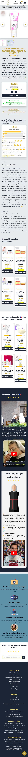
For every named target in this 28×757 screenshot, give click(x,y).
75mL (11, 87)
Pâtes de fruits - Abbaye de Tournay (14, 741)
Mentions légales (14, 699)
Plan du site (8, 749)
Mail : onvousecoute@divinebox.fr (14, 677)
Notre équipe (14, 697)
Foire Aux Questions (14, 672)
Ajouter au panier (14, 95)
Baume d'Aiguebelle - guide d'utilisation (14, 728)
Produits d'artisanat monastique (14, 716)
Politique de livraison (14, 675)
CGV (14, 701)
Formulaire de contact (14, 679)
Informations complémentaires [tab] (8, 164)
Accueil (3, 6)
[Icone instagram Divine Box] (16, 689)
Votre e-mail (6, 656)
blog (18, 721)
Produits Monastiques (11, 6)
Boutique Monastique (14, 714)
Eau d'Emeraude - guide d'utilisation (14, 723)
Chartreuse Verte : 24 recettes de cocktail (14, 725)
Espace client (14, 686)
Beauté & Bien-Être (21, 6)
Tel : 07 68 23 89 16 (14, 683)
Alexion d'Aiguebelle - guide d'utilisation (14, 732)
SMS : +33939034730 (14, 681)
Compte (25, 3)
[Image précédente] (2, 24)
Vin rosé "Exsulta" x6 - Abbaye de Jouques (14, 739)
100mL (16, 87)
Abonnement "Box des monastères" (14, 712)
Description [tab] (4, 161)
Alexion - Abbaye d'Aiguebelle (14, 748)
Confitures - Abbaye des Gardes (14, 746)
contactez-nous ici (18, 637)
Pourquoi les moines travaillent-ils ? (14, 730)
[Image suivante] (25, 24)
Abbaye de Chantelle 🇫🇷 (18, 439)
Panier (20, 2)
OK (23, 657)
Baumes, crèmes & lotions (7, 7)
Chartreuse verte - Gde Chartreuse (14, 744)
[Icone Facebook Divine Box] (12, 689)
